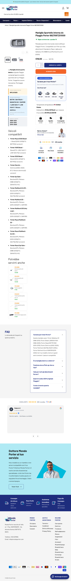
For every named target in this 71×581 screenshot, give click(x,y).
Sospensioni (58, 537)
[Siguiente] (37, 436)
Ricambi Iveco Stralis (59, 558)
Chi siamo (33, 523)
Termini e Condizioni (45, 525)
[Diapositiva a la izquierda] (23, 52)
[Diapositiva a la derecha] (26, 52)
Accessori (58, 542)
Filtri (56, 539)
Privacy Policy (46, 531)
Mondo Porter (12, 578)
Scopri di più (15, 486)
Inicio (6, 25)
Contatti (32, 529)
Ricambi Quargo (60, 544)
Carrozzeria (6, 20)
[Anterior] (33, 436)
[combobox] (35, 14)
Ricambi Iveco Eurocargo (59, 553)
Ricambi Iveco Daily (59, 548)
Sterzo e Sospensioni (43, 20)
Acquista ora (51, 71)
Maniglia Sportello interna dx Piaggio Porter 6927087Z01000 (26, 25)
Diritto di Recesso (47, 528)
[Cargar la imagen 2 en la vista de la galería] (14, 60)
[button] (3, 8)
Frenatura (58, 529)
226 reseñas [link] (58, 142)
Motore (15, 20)
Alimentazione (57, 20)
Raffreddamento (60, 531)
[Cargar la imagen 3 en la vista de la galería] (21, 60)
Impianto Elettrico (27, 20)
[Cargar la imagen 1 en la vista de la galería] (8, 60)
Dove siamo (33, 526)
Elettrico (57, 526)
